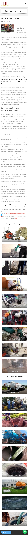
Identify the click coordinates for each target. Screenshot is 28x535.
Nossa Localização (19, 218)
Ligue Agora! (7, 532)
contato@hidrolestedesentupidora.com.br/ (16, 213)
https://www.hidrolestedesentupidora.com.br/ (15, 215)
